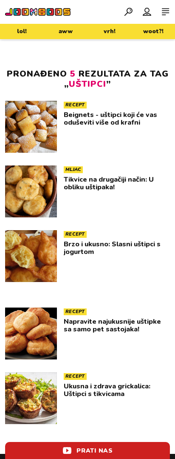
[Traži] (128, 11)
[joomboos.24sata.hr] (38, 12)
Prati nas (94, 451)
